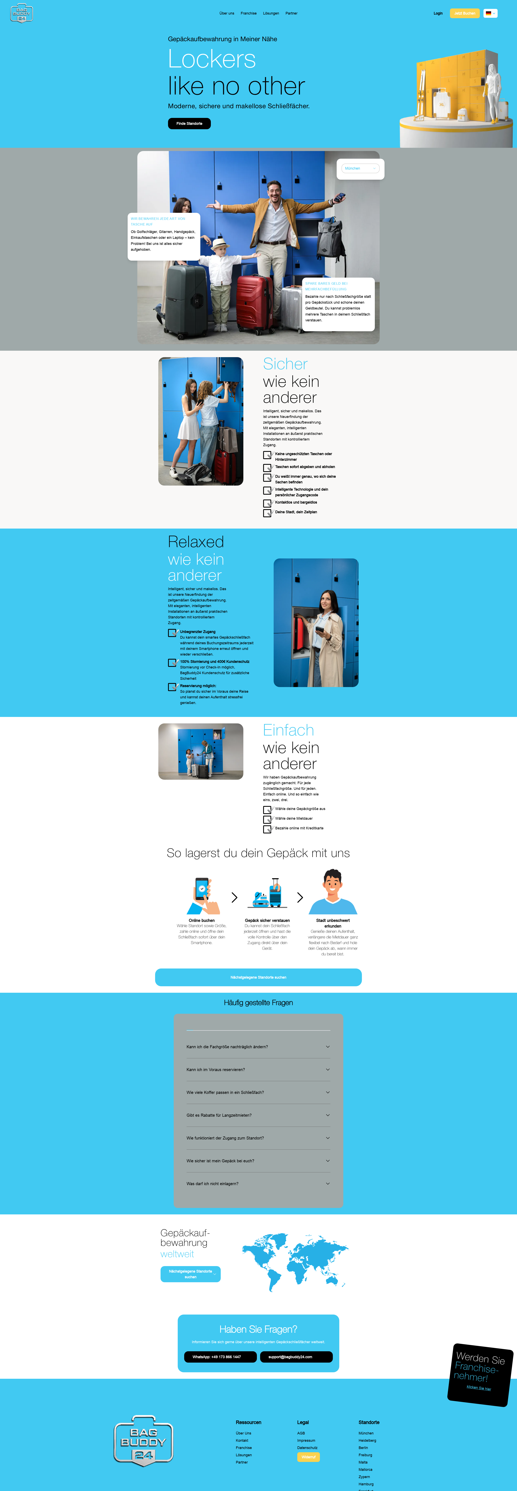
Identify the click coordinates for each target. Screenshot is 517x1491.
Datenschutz (307, 1448)
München (366, 1433)
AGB (301, 1433)
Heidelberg (367, 1441)
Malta (363, 1462)
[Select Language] (490, 13)
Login (438, 13)
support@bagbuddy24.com (290, 1357)
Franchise (249, 13)
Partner (291, 13)
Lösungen (271, 13)
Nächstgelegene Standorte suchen (258, 977)
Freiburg (365, 1455)
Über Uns (243, 1433)
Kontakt (242, 1441)
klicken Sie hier (479, 1387)
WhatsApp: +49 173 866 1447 (217, 1357)
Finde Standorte (189, 124)
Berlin (363, 1448)
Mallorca (365, 1470)
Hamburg (366, 1484)
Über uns (227, 13)
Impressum (306, 1441)
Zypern (364, 1477)
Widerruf (308, 1457)
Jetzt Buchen (464, 13)
